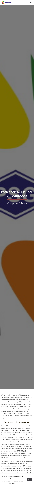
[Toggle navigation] (30, 2)
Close (29, 480)
